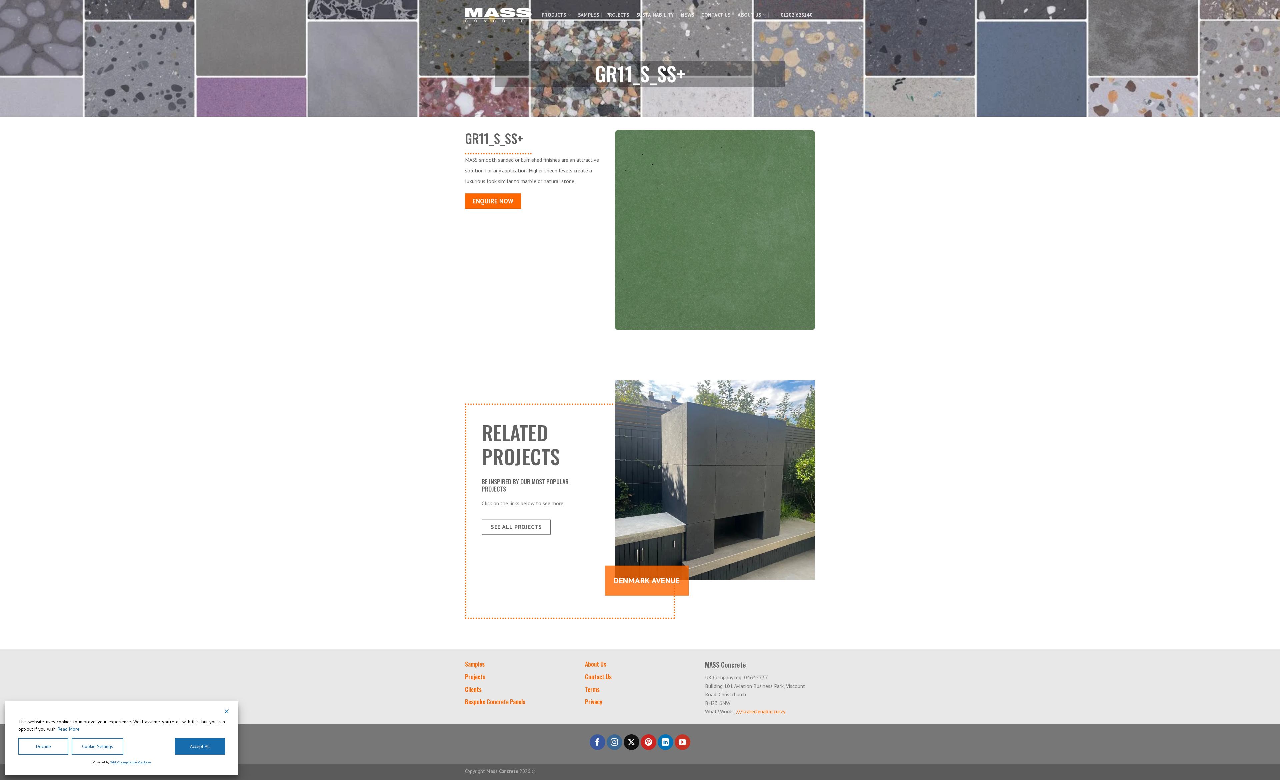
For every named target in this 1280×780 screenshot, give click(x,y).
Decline (43, 746)
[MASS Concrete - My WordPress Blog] (498, 15)
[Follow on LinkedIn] (665, 742)
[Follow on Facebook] (597, 742)
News (687, 15)
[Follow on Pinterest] (648, 742)
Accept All (200, 746)
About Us (749, 15)
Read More (69, 729)
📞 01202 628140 (792, 15)
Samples (588, 15)
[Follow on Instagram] (614, 742)
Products (554, 15)
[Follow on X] (631, 742)
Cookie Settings (97, 746)
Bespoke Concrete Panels (495, 701)
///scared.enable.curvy (760, 711)
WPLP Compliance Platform (130, 762)
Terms (592, 689)
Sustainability (655, 15)
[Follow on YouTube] (682, 742)
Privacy (593, 701)
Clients (473, 689)
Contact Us (715, 15)
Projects (617, 15)
